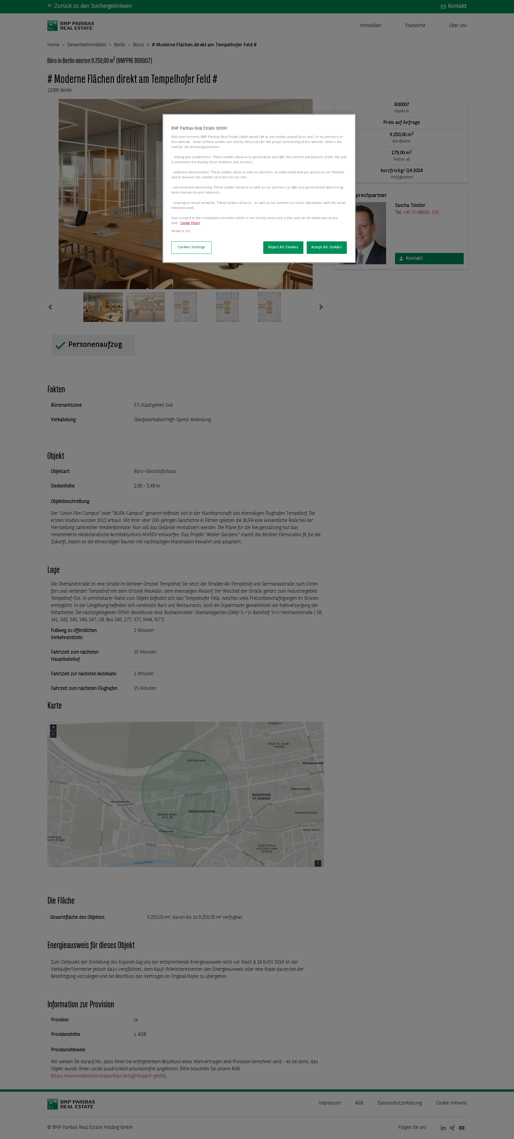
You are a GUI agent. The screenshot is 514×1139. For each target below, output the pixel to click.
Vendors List (180, 231)
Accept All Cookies (326, 247)
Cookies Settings (191, 247)
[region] (259, 188)
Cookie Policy (190, 223)
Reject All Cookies (283, 247)
